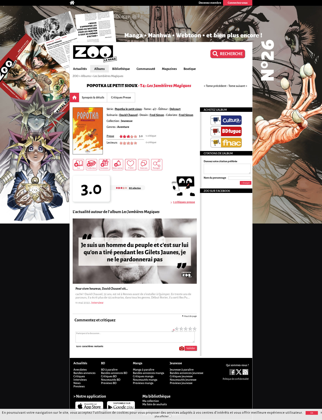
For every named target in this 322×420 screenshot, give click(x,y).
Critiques (79, 376)
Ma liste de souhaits (154, 404)
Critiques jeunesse (181, 376)
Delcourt (175, 109)
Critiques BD (109, 376)
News (76, 383)
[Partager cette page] (156, 164)
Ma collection (150, 400)
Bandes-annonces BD (114, 373)
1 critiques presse (184, 202)
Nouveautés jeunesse (183, 379)
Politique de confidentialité (236, 379)
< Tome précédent (215, 85)
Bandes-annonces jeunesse (186, 373)
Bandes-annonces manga (148, 373)
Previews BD (108, 383)
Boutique (190, 69)
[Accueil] (74, 3)
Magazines (169, 69)
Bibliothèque (121, 69)
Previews (79, 386)
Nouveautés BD (110, 379)
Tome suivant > (237, 85)
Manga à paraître (143, 369)
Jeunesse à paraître (182, 369)
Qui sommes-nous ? (237, 365)
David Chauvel (128, 115)
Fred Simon (157, 115)
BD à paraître (109, 369)
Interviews (80, 379)
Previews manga (143, 383)
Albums (99, 69)
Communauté (146, 69)
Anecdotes (80, 369)
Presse (110, 136)
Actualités (80, 69)
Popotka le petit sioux (112, 85)
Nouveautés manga (145, 379)
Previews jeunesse (181, 383)
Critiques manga (143, 376)
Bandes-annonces (84, 373)
